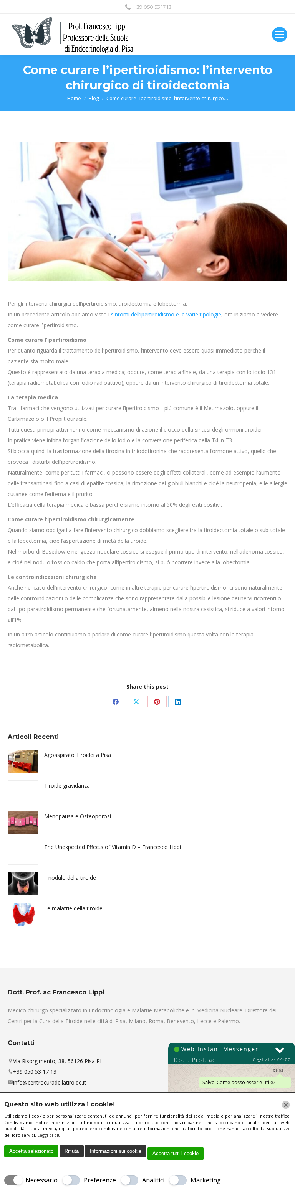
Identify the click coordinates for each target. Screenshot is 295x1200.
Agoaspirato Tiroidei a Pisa (77, 754)
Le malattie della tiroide (73, 908)
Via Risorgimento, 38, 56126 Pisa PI (57, 1061)
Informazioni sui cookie (115, 1151)
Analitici (153, 1180)
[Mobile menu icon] (279, 34)
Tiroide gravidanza (67, 785)
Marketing (206, 1180)
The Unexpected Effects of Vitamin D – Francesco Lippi (112, 847)
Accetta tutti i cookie (175, 1153)
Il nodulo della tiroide (70, 877)
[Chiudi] (286, 1105)
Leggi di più (49, 1135)
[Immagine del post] (23, 761)
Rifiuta (72, 1151)
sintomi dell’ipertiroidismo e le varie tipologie (166, 314)
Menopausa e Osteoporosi (77, 816)
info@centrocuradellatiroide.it (49, 1082)
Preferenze (100, 1180)
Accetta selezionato (31, 1151)
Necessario (41, 1180)
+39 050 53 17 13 (152, 7)
